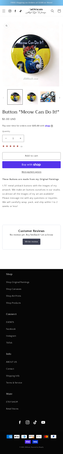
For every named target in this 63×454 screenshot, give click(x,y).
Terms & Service (14, 383)
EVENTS (10, 322)
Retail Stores (12, 409)
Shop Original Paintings (17, 282)
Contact (10, 369)
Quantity (6, 131)
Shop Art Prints (13, 296)
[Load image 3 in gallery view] (47, 97)
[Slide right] (59, 97)
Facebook (11, 329)
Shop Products (13, 303)
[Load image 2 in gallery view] (31, 97)
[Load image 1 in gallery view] (14, 97)
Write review (31, 241)
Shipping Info (13, 376)
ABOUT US (11, 362)
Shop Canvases (13, 289)
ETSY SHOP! (12, 402)
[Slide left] (3, 97)
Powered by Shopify (37, 447)
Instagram (11, 336)
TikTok (9, 343)
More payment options (31, 172)
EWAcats (28, 447)
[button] (3, 11)
